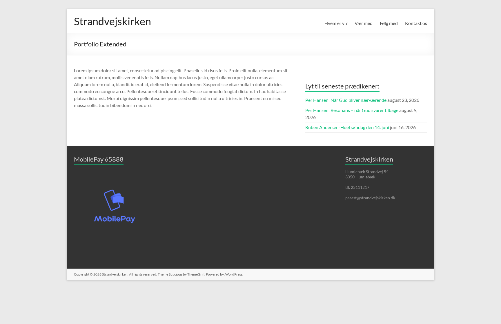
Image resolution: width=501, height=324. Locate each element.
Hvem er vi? (335, 23)
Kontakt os (416, 23)
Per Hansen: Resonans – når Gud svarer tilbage (351, 110)
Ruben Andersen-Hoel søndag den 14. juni (347, 127)
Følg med (389, 23)
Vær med (364, 23)
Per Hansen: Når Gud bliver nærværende (345, 100)
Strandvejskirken (112, 21)
